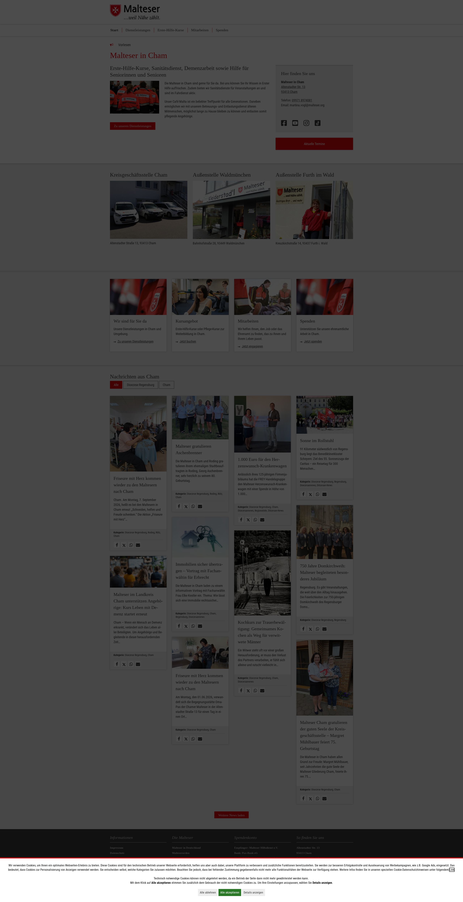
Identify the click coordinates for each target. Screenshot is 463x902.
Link (451, 869)
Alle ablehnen (209, 892)
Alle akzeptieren (230, 892)
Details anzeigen (254, 892)
